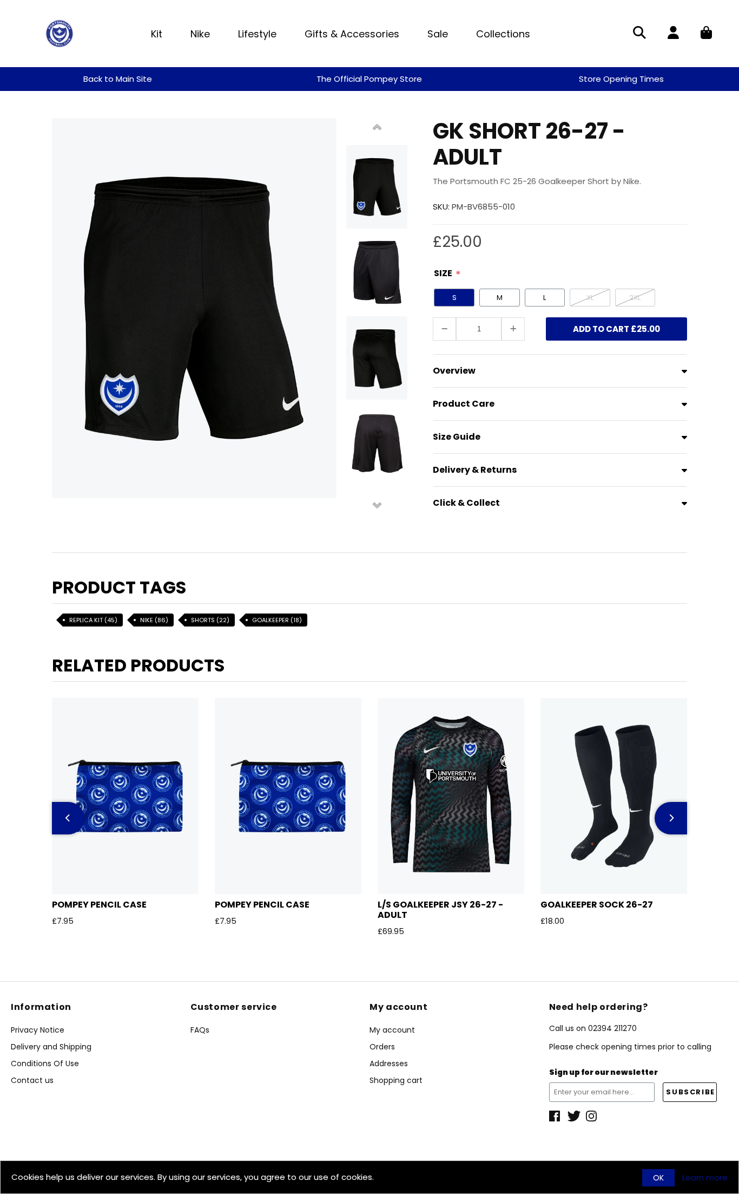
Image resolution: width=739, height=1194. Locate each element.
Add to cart (616, 329)
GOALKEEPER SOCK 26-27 (596, 904)
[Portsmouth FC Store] (59, 32)
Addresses (389, 1063)
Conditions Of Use (45, 1063)
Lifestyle (257, 34)
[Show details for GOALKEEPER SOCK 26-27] (613, 796)
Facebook (555, 1116)
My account (392, 1030)
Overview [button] (454, 370)
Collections (503, 34)
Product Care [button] (463, 403)
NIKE (154, 620)
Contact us (32, 1080)
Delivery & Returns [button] (475, 470)
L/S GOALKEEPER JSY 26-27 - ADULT (440, 909)
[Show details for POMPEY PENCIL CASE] (125, 796)
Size (443, 273)
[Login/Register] (673, 33)
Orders (382, 1046)
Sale (437, 34)
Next (377, 504)
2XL (635, 297)
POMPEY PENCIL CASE (99, 904)
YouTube (592, 1116)
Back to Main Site (117, 78)
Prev (377, 127)
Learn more (705, 1177)
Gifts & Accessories (352, 34)
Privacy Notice (37, 1030)
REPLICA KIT (93, 620)
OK (658, 1177)
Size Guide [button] (456, 436)
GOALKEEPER (277, 620)
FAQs (199, 1030)
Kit (156, 34)
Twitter (574, 1116)
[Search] (639, 33)
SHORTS (210, 620)
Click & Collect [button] (466, 503)
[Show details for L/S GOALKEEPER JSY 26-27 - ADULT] (451, 796)
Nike (200, 34)
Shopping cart (396, 1080)
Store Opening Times (621, 78)
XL (589, 297)
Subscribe (690, 1092)
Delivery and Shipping (51, 1046)
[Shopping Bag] (706, 33)
